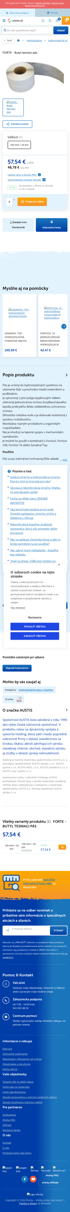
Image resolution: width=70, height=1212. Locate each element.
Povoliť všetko (35, 626)
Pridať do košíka (34, 201)
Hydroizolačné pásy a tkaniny (36, 689)
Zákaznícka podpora (19, 12)
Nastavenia (34, 617)
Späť (9, 40)
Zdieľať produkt (20, 124)
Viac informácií (18, 608)
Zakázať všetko (35, 636)
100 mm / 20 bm (19, 144)
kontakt (54, 12)
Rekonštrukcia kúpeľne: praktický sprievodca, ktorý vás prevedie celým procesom (33, 529)
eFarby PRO (52, 1175)
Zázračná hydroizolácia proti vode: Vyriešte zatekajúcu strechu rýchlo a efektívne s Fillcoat (33, 514)
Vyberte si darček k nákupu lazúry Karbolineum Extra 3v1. (44, 4)
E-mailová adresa (22, 928)
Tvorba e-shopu (28, 1203)
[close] (59, 564)
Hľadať (61, 30)
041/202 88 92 (21, 1008)
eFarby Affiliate (50, 1182)
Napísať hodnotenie (17, 668)
